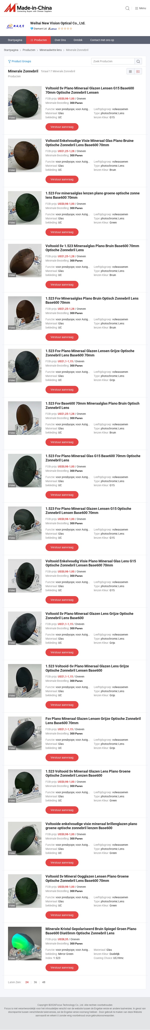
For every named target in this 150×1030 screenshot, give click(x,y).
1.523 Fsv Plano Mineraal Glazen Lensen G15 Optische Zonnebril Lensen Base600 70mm (88, 511)
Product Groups (21, 61)
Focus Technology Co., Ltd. (70, 1004)
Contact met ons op (102, 40)
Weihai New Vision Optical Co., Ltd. (57, 23)
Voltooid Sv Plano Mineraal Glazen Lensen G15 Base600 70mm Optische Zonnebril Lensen (90, 90)
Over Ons (60, 40)
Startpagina (15, 40)
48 (43, 982)
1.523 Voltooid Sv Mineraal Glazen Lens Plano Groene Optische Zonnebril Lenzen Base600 (88, 773)
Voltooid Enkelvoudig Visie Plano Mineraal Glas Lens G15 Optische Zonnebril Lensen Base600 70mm (91, 563)
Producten (40, 40)
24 (27, 982)
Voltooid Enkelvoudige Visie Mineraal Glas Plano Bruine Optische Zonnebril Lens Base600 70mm (90, 143)
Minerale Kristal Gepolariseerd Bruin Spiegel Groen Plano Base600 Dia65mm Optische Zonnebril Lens (91, 931)
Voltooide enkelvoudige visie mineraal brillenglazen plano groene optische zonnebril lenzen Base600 (91, 826)
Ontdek (78, 40)
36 (35, 982)
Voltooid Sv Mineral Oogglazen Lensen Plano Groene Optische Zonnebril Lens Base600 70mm (87, 878)
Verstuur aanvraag (62, 127)
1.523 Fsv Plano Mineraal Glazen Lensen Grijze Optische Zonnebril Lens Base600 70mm (90, 353)
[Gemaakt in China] (28, 7)
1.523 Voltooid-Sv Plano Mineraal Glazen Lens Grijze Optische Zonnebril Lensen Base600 (87, 668)
